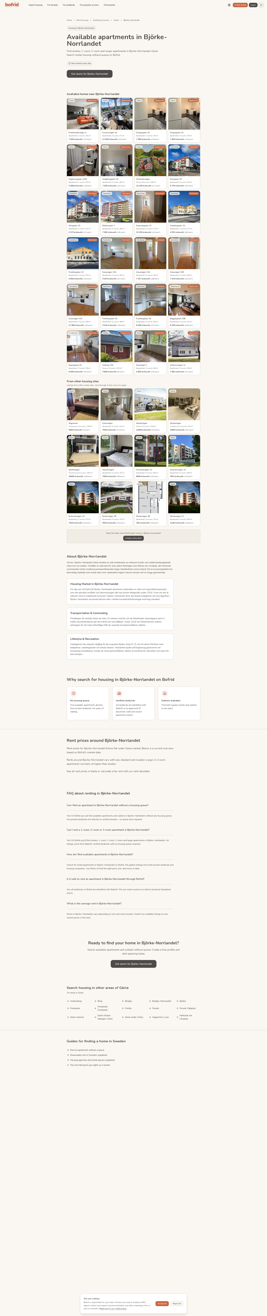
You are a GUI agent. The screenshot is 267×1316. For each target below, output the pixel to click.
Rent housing (82, 20)
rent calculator (142, 771)
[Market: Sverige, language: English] (229, 4)
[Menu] (261, 4)
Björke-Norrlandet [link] (132, 20)
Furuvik (155, 1008)
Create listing (240, 5)
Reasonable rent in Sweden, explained (88, 1055)
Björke (183, 1001)
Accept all (162, 1303)
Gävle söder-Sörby (134, 1017)
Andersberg (76, 1001)
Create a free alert (133, 538)
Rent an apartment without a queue (87, 1050)
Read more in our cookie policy (112, 1308)
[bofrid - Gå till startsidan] (12, 5)
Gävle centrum (77, 1017)
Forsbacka (75, 1008)
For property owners (89, 5)
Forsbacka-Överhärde (102, 1008)
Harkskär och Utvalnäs (186, 1017)
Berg (99, 1001)
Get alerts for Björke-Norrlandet (89, 74)
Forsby (128, 1008)
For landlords (69, 5)
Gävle (116, 20)
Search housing (35, 5)
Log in (253, 5)
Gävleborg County (101, 20)
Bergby (128, 1001)
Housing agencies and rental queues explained (92, 1060)
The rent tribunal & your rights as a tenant (90, 1065)
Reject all (177, 1303)
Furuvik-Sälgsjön (188, 1008)
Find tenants (109, 5)
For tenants (52, 5)
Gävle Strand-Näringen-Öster (105, 1017)
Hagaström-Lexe (160, 1017)
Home (69, 20)
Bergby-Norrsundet (161, 1001)
